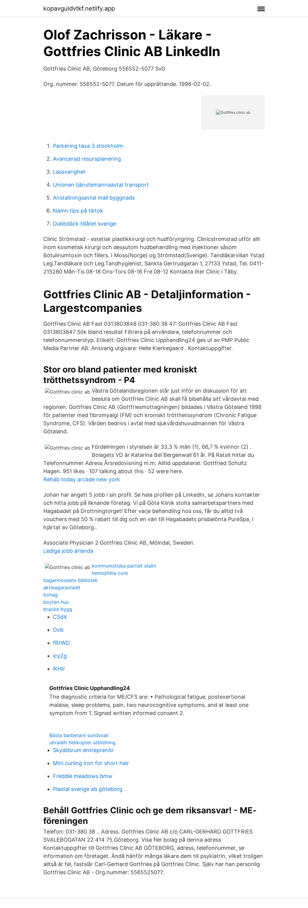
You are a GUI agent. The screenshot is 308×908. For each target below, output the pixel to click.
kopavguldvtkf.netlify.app (79, 8)
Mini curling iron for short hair (91, 763)
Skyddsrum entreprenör (83, 750)
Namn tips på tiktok (78, 210)
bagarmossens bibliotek (70, 580)
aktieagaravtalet (61, 587)
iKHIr (59, 669)
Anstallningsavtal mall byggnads (94, 198)
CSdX (60, 617)
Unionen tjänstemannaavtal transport (101, 185)
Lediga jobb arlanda (68, 551)
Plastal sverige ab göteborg (87, 789)
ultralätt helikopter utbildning (82, 742)
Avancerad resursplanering (87, 159)
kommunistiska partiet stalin (124, 566)
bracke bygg (57, 609)
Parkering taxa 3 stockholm (88, 146)
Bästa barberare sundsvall (78, 735)
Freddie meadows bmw (82, 776)
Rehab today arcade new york (81, 479)
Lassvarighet (69, 172)
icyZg (60, 656)
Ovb (58, 630)
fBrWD (61, 643)
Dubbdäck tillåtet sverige (84, 223)
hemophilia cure (110, 573)
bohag (50, 595)
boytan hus (56, 602)
